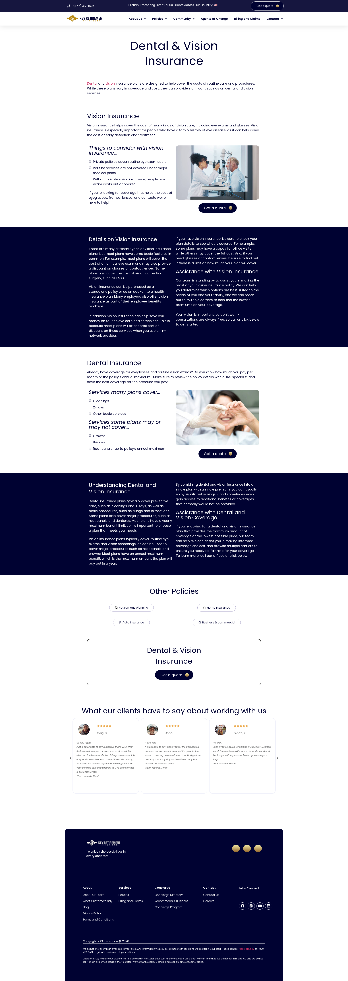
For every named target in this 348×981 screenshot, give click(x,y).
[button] (70, 758)
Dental (92, 83)
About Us (135, 19)
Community (182, 19)
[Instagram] (251, 906)
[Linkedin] (268, 906)
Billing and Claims (247, 19)
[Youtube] (260, 906)
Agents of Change (214, 19)
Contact (273, 19)
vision (110, 83)
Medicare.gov (246, 948)
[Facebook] (242, 906)
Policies (157, 19)
